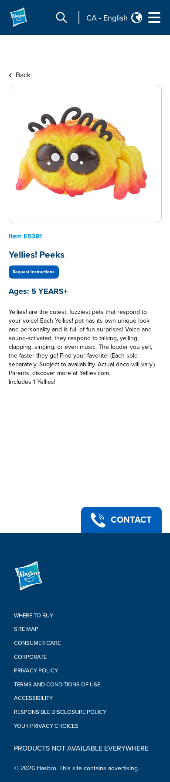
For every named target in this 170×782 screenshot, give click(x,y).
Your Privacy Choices (46, 726)
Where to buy (33, 615)
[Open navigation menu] (154, 17)
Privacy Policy (36, 670)
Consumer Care (37, 643)
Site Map (26, 629)
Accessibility (33, 698)
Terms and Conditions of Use (57, 684)
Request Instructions (33, 272)
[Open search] (61, 17)
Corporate (30, 657)
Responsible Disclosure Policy (60, 712)
